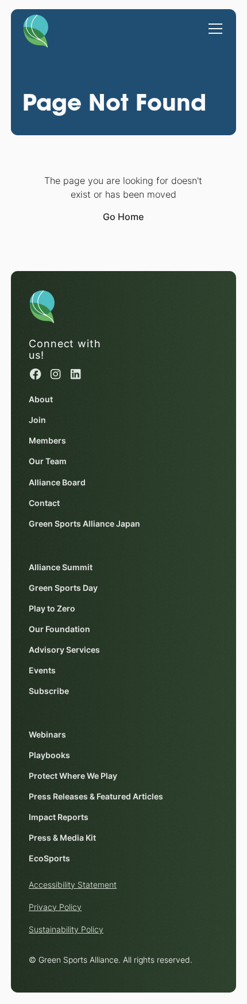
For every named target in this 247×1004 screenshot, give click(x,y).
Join (37, 420)
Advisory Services (64, 649)
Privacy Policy (55, 907)
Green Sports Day (63, 588)
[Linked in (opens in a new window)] (75, 374)
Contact (44, 503)
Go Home (123, 216)
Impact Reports (58, 817)
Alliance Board (57, 482)
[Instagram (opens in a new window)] (55, 374)
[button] (213, 23)
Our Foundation (59, 629)
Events (42, 670)
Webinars (47, 734)
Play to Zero (52, 608)
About (41, 399)
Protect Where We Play (73, 776)
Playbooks (49, 755)
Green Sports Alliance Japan (84, 523)
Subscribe (49, 691)
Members (47, 440)
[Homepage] (35, 29)
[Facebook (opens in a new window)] (35, 374)
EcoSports (49, 858)
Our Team (48, 461)
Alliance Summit (60, 567)
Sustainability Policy (66, 929)
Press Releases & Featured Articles (96, 796)
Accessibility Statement (73, 884)
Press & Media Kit (62, 837)
